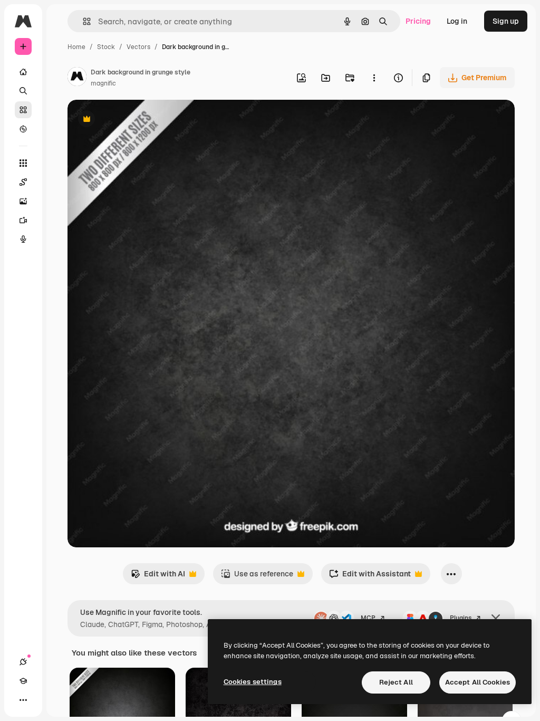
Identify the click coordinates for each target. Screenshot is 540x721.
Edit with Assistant (370, 576)
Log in (457, 21)
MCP (368, 618)
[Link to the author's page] (77, 78)
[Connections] (23, 661)
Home (76, 47)
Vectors (138, 47)
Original (135, 120)
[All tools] (23, 163)
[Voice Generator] (23, 239)
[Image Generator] (23, 201)
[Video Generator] (23, 220)
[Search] (23, 90)
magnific (103, 83)
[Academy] (23, 680)
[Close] (495, 618)
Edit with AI (158, 576)
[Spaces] (23, 182)
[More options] (373, 77)
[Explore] (23, 128)
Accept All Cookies (477, 682)
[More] (23, 699)
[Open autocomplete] (82, 21)
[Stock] (23, 109)
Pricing (418, 21)
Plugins (460, 618)
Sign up (506, 21)
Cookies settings (253, 681)
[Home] (23, 71)
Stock (106, 47)
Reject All (396, 682)
